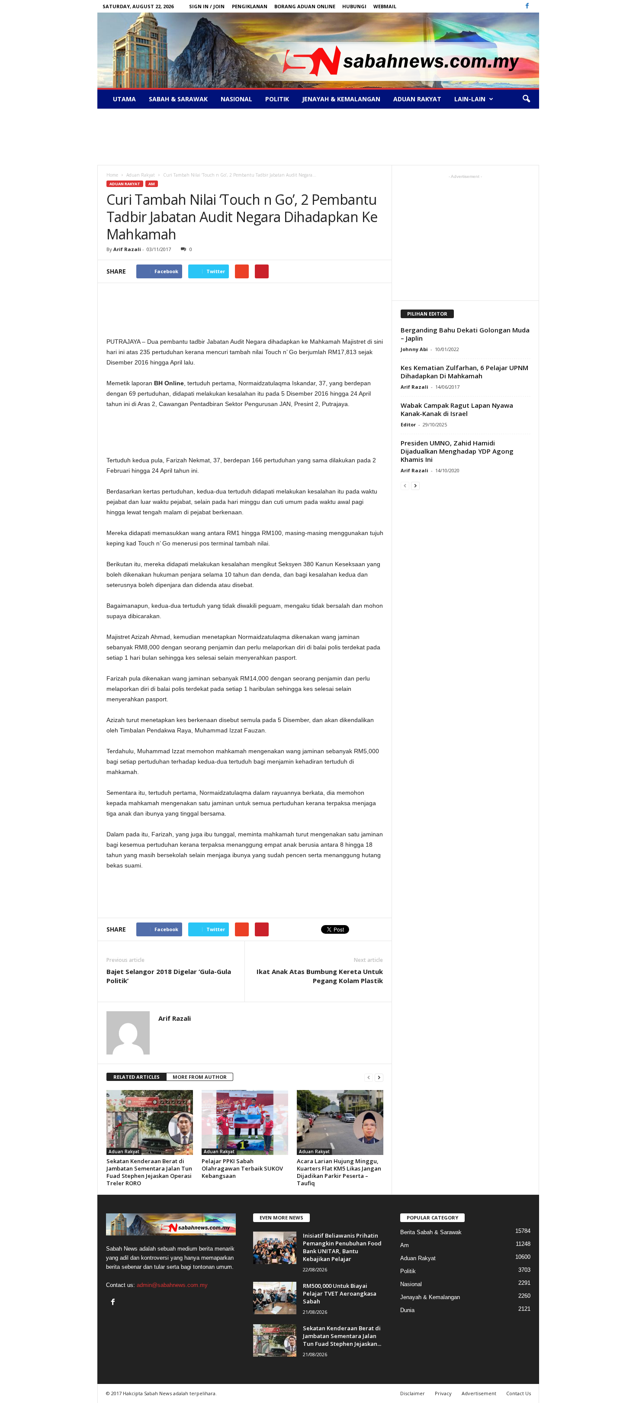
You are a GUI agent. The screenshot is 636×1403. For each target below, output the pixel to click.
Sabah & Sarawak (178, 99)
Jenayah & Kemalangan (341, 99)
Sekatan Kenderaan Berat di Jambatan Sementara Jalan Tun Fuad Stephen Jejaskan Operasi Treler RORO (149, 1172)
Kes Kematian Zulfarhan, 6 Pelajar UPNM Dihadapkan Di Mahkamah (464, 371)
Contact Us (518, 1393)
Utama (124, 99)
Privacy (443, 1393)
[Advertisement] (318, 136)
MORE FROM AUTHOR (200, 1077)
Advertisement (479, 1393)
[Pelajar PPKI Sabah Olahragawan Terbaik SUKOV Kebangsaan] (245, 1122)
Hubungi (354, 6)
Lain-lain (469, 99)
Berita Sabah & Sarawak (431, 1232)
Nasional (236, 99)
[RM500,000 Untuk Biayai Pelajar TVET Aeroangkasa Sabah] (274, 1298)
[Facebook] (527, 6)
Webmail (384, 6)
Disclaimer (412, 1393)
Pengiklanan (249, 6)
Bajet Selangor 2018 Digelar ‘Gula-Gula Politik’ (168, 976)
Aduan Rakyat (417, 99)
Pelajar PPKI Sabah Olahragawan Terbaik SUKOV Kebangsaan (242, 1168)
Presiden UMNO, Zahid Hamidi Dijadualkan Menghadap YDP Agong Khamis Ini (457, 451)
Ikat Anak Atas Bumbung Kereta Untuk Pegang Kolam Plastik (320, 976)
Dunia (407, 1310)
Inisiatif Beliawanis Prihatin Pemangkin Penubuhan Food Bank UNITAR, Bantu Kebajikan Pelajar (342, 1247)
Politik (277, 99)
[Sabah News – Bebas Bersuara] (318, 50)
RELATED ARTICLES (136, 1077)
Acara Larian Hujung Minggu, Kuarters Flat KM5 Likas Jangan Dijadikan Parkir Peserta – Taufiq (339, 1172)
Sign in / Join (207, 6)
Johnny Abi (414, 349)
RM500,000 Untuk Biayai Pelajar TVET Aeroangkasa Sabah (339, 1293)
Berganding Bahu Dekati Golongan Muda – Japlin (465, 334)
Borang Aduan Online (304, 6)
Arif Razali (127, 249)
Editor (408, 424)
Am (151, 184)
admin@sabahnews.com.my (172, 1285)
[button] (526, 99)
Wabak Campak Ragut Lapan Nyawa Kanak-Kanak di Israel (457, 409)
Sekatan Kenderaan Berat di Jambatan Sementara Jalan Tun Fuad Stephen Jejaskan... (342, 1336)
